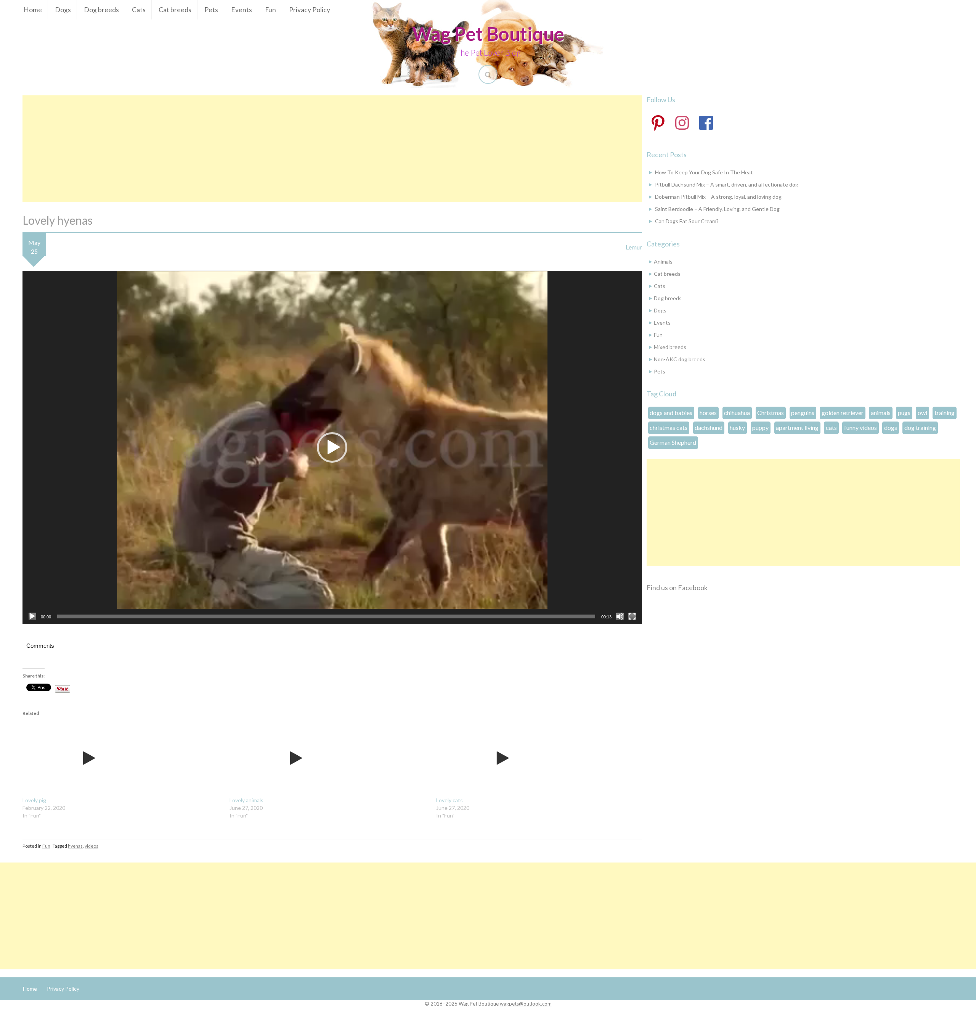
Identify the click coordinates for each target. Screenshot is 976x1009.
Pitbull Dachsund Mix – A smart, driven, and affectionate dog (726, 184)
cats (831, 427)
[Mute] (620, 616)
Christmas (770, 412)
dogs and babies (671, 412)
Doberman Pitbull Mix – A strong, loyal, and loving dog (718, 196)
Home (33, 10)
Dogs (63, 10)
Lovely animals (246, 800)
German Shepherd (673, 442)
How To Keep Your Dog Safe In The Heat (704, 172)
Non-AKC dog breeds (679, 359)
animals (881, 412)
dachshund (708, 427)
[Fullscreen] (632, 616)
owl (922, 412)
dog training (920, 427)
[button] (332, 447)
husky (737, 427)
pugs (904, 412)
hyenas (75, 846)
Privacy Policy (309, 10)
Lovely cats (449, 800)
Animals (663, 261)
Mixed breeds (670, 347)
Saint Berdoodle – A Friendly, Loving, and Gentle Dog (717, 209)
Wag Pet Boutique (488, 34)
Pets (211, 10)
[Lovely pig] (122, 758)
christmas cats (668, 427)
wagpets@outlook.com (526, 1004)
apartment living (797, 427)
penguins (802, 412)
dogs (890, 427)
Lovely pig (34, 800)
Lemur (634, 247)
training (944, 412)
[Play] (32, 616)
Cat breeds (175, 10)
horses (708, 412)
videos (91, 846)
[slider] (326, 616)
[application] (332, 447)
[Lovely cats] (536, 758)
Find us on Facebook (677, 587)
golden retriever (843, 412)
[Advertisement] (332, 148)
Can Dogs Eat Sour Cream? (687, 221)
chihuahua (737, 412)
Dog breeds (101, 10)
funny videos (860, 427)
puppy (760, 427)
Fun (270, 10)
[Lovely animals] (329, 758)
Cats (139, 10)
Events (241, 10)
